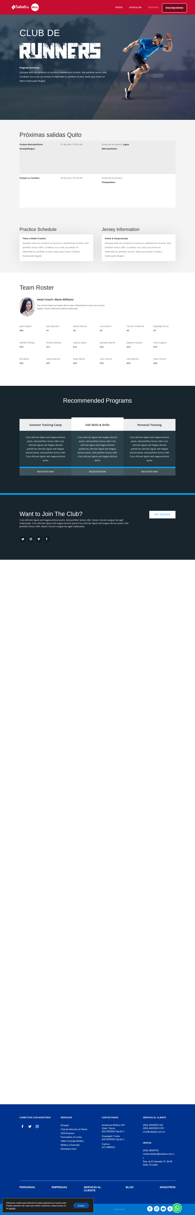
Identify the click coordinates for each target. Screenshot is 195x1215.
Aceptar (81, 1205)
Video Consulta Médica (72, 1141)
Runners (153, 7)
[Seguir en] (170, 1209)
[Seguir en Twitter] (23, 539)
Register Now (45, 471)
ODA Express (67, 1133)
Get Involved (162, 514)
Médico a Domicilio (70, 1145)
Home (118, 7)
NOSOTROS (168, 1187)
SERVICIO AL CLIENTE (92, 1189)
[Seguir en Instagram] (30, 539)
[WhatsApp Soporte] (177, 1208)
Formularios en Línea (71, 1137)
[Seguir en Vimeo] (38, 539)
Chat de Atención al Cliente (74, 1129)
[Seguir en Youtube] (163, 1209)
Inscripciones (174, 8)
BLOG (130, 1187)
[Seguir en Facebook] (23, 1126)
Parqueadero (108, 182)
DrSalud (65, 1125)
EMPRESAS (59, 1187)
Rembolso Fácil (68, 1149)
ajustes (12, 1208)
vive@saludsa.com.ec (154, 1131)
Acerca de (135, 7)
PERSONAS (27, 1187)
